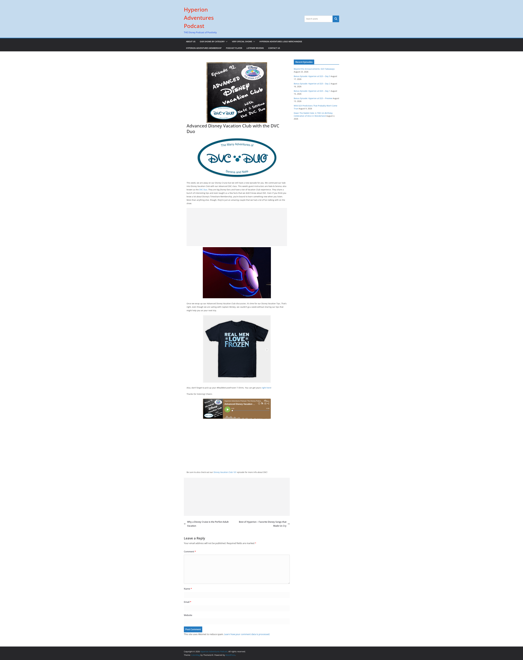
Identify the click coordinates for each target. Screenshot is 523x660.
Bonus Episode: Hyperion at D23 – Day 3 (312, 76)
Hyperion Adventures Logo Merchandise (280, 41)
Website (188, 615)
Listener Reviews (255, 48)
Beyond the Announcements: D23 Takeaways (314, 69)
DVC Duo (203, 189)
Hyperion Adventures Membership (204, 48)
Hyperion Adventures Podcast (199, 18)
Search (336, 18)
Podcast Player (234, 48)
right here (266, 387)
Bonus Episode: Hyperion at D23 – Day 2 (312, 83)
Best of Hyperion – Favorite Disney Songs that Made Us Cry (262, 523)
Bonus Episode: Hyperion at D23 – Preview (313, 98)
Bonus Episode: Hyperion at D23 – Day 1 (312, 91)
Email (187, 601)
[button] (226, 41)
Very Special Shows (242, 41)
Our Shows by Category (212, 41)
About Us (190, 41)
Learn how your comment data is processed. (247, 634)
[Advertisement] (237, 227)
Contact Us (274, 48)
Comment (190, 551)
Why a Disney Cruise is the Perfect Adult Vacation (208, 523)
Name (188, 588)
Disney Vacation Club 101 (225, 472)
